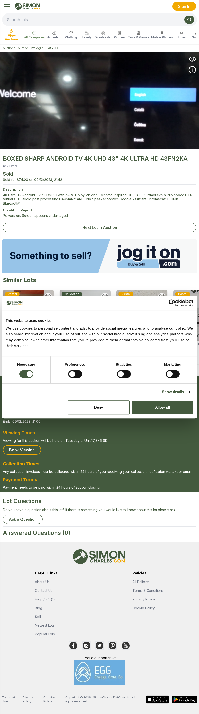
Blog (38, 608)
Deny (98, 407)
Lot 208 (52, 48)
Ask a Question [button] (23, 519)
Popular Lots (45, 634)
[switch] (75, 374)
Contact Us (43, 590)
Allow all (162, 407)
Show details (173, 392)
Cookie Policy (144, 608)
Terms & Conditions (148, 590)
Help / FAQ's (45, 599)
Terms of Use (8, 699)
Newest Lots (45, 625)
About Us (42, 582)
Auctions (9, 48)
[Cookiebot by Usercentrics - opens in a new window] (172, 303)
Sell (38, 617)
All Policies (141, 582)
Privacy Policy (144, 599)
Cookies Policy (49, 699)
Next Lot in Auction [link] (99, 227)
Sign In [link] (184, 6)
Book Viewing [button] (22, 449)
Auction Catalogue (31, 48)
